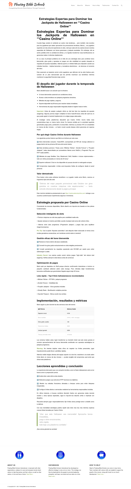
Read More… (30, 474)
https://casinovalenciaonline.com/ (75, 193)
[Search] (122, 5)
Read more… (52, 476)
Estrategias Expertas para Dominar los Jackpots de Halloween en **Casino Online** (65, 22)
